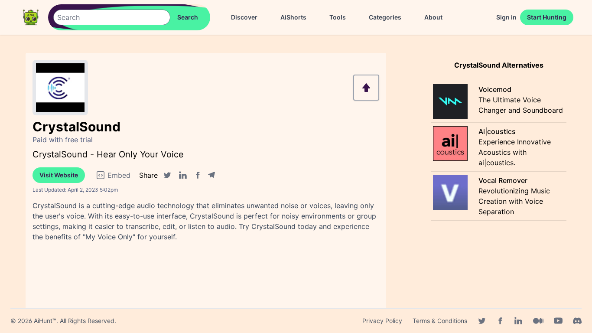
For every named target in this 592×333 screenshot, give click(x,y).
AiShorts (293, 17)
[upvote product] (366, 88)
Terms (440, 320)
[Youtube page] (558, 321)
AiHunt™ (45, 320)
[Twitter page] (482, 321)
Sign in (506, 17)
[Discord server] (577, 321)
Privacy (382, 320)
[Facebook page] (500, 320)
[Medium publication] (538, 321)
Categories (385, 17)
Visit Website (58, 175)
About (433, 17)
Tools (337, 17)
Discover (244, 17)
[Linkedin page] (518, 321)
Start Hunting (546, 17)
